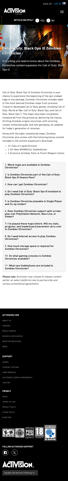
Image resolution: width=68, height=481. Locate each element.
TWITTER (6, 383)
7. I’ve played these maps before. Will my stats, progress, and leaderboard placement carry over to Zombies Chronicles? (33, 227)
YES (42, 21)
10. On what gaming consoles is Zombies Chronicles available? (28, 257)
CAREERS (6, 326)
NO (52, 21)
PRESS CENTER (9, 331)
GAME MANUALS (9, 372)
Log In (57, 4)
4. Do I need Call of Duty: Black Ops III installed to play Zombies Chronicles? (33, 193)
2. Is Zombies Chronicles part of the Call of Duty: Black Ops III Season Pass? (32, 176)
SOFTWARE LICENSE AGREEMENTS (17, 378)
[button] (64, 3)
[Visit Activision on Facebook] (5, 453)
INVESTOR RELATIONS (11, 341)
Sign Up (47, 4)
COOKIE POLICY (8, 412)
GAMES (5, 362)
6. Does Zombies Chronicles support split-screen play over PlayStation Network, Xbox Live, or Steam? (33, 214)
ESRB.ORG (6, 418)
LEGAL (5, 397)
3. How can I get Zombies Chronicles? (26, 184)
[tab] (34, 166)
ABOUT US (6, 321)
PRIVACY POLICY (9, 407)
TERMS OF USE (8, 402)
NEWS (5, 347)
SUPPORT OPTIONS (10, 367)
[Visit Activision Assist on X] (15, 453)
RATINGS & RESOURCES (12, 336)
